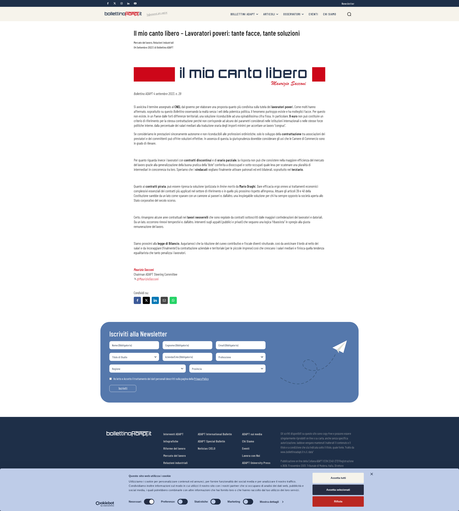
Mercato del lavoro (143, 42)
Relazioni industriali (163, 42)
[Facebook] (108, 3)
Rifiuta (338, 501)
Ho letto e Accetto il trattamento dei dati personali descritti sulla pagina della (161, 378)
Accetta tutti (338, 477)
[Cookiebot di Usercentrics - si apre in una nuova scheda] (105, 504)
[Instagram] (121, 3)
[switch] (183, 502)
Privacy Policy (201, 378)
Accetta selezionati (338, 489)
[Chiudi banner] (371, 474)
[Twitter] (115, 3)
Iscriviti (123, 388)
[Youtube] (135, 3)
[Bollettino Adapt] (136, 14)
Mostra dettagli (269, 501)
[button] (349, 14)
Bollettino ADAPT (165, 47)
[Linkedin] (128, 3)
